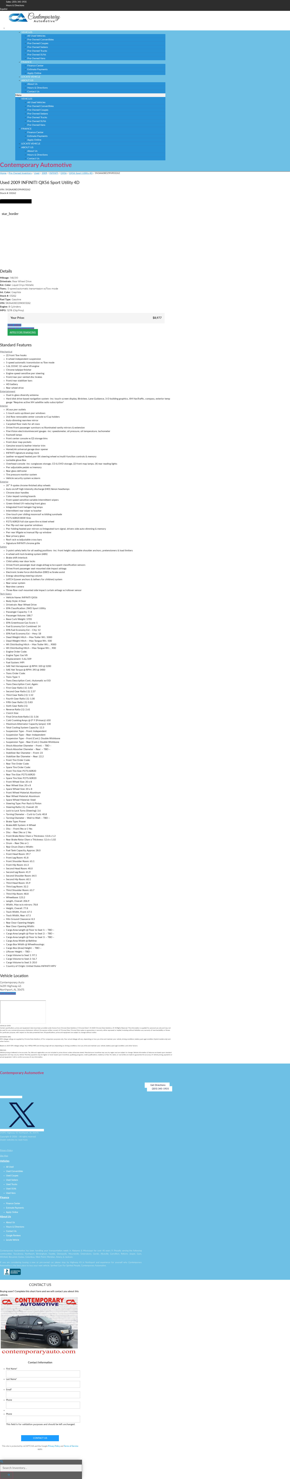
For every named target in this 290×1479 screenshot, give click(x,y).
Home (3, 173)
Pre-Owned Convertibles (40, 39)
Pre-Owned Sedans (37, 47)
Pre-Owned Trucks (37, 51)
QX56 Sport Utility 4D (81, 173)
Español (3, 9)
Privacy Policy (6, 1150)
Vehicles (26, 32)
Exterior (4, 482)
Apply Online (34, 73)
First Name (11, 1369)
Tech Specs (6, 594)
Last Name (11, 1379)
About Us (27, 80)
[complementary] (281, 1470)
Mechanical (6, 352)
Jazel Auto (23, 1140)
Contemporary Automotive (36, 165)
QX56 (63, 173)
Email (9, 1390)
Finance (26, 62)
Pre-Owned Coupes (37, 43)
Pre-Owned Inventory (20, 173)
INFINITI (53, 173)
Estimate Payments (37, 69)
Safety (3, 547)
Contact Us (33, 91)
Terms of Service (71, 1446)
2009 (44, 173)
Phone (9, 1400)
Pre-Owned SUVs (36, 54)
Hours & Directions (37, 88)
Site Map (4, 1156)
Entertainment (7, 391)
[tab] (86, 352)
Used (36, 173)
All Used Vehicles (36, 36)
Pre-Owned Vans (36, 58)
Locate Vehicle (30, 77)
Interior (4, 406)
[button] (90, 95)
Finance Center (35, 65)
